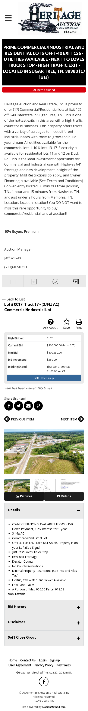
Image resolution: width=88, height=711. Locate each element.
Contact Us (28, 660)
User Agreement (20, 665)
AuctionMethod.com (54, 706)
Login (43, 660)
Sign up (55, 660)
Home (13, 660)
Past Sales (63, 665)
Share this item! (15, 398)
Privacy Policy (43, 665)
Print (78, 328)
